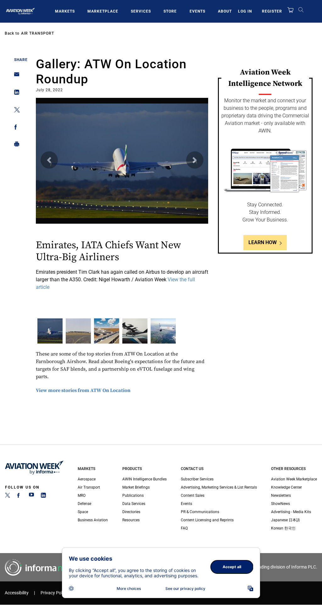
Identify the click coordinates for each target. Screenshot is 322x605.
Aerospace (87, 479)
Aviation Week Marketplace (294, 479)
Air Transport (37, 33)
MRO (82, 495)
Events (197, 11)
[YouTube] (31, 496)
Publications (133, 495)
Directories (131, 512)
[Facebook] (19, 496)
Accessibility (17, 593)
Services (141, 11)
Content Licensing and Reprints (207, 520)
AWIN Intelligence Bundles (144, 479)
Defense (84, 503)
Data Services (133, 503)
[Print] (15, 145)
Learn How (262, 242)
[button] (49, 160)
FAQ (184, 528)
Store (170, 11)
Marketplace (102, 11)
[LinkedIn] (43, 496)
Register (272, 11)
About (225, 11)
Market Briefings (136, 487)
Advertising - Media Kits (291, 512)
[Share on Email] (15, 76)
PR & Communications (200, 512)
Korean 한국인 (283, 528)
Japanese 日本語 (285, 520)
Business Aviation (93, 520)
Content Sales (192, 495)
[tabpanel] (122, 195)
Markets (65, 11)
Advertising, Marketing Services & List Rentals (219, 487)
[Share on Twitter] (15, 111)
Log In (245, 11)
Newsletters (281, 495)
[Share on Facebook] (15, 128)
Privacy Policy (54, 593)
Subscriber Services (197, 479)
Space (83, 512)
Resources (131, 520)
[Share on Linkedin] (15, 94)
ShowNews (280, 503)
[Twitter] (7, 496)
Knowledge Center (286, 487)
